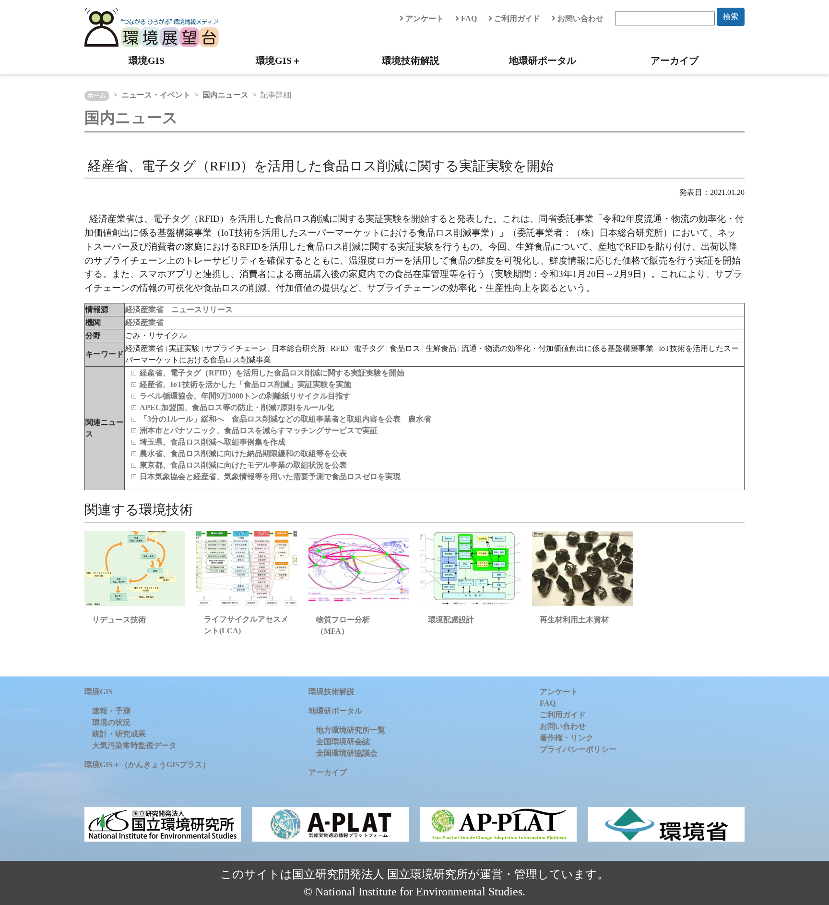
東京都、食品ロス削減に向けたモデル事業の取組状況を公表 (243, 465)
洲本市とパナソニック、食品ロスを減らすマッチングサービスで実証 (259, 430)
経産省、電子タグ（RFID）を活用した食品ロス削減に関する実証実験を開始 (272, 373)
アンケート (423, 18)
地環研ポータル (542, 60)
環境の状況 (111, 722)
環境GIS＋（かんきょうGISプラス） (147, 764)
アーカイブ (675, 60)
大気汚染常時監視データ (134, 745)
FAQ (468, 18)
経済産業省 (144, 322)
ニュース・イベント (155, 95)
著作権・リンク (566, 738)
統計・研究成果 (119, 734)
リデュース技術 (119, 619)
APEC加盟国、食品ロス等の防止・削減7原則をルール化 (237, 407)
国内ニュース (225, 95)
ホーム (96, 95)
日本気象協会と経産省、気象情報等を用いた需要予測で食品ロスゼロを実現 (270, 476)
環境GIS (147, 60)
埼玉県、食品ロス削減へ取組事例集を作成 (212, 442)
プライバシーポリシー (578, 749)
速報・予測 (111, 711)
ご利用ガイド (516, 18)
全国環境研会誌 (343, 741)
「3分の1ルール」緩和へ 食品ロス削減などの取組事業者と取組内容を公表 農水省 (285, 419)
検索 (730, 16)
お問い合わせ (580, 18)
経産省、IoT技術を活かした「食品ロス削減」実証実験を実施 (245, 384)
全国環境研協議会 (347, 753)
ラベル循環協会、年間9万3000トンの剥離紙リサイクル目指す (245, 396)
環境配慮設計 (451, 619)
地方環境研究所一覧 (350, 730)
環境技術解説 (410, 60)
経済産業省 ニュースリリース (179, 309)
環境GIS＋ (278, 60)
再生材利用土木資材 (574, 619)
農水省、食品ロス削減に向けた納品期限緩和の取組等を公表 (243, 453)
